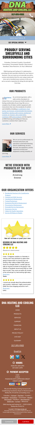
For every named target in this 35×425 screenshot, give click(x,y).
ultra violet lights (21, 115)
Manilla (29, 397)
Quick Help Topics (17, 38)
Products (17, 314)
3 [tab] (20, 35)
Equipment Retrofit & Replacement (16, 203)
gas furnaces (10, 111)
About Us (17, 329)
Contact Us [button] (9, 422)
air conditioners (22, 109)
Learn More (6, 124)
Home (17, 310)
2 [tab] (18, 35)
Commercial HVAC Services (13, 197)
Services (17, 317)
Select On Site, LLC (22, 409)
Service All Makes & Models (13, 213)
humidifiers (5, 113)
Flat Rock (21, 395)
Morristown (8, 399)
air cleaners (11, 115)
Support (17, 321)
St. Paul (17, 401)
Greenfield (5, 397)
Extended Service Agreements (14, 207)
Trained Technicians (11, 201)
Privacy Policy (17, 333)
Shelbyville (10, 401)
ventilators (5, 117)
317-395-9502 (17, 345)
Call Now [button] (25, 422)
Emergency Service (11, 209)
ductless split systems (16, 113)
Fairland (13, 395)
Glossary (17, 340)
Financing (17, 325)
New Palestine (25, 399)
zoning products (16, 117)
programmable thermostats (23, 111)
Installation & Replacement (13, 199)
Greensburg (13, 397)
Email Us (17, 351)
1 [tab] (16, 35)
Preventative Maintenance (13, 205)
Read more (6, 274)
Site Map (17, 337)
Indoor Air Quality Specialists (14, 211)
